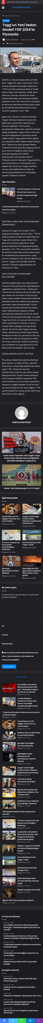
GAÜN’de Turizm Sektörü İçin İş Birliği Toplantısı (28, 802)
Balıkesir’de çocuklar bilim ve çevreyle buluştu (28, 733)
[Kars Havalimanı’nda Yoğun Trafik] (31, 535)
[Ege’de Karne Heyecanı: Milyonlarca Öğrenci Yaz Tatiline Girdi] (9, 792)
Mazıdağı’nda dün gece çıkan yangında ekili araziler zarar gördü (31, 571)
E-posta (5, 635)
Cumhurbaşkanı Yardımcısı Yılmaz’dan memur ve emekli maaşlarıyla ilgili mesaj (27, 702)
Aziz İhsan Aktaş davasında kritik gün (26, 780)
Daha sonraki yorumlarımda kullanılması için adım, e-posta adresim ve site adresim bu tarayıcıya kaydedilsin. (20, 656)
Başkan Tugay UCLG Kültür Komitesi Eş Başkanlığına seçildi (28, 848)
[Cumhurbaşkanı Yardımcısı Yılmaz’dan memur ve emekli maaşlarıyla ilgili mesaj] (8, 192)
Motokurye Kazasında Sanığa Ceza (27, 869)
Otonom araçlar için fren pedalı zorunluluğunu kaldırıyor (11, 545)
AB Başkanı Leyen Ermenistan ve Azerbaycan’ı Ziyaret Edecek (26, 757)
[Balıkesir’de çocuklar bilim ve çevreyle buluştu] (9, 735)
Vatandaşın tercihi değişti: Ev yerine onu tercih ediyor (11, 518)
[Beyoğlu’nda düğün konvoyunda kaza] (9, 746)
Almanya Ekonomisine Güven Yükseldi (10, 570)
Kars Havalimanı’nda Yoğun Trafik (31, 543)
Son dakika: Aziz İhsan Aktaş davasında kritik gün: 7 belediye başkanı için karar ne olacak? (27, 688)
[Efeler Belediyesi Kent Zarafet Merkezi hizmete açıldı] (9, 881)
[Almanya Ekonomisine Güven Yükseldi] (11, 561)
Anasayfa (7, 16)
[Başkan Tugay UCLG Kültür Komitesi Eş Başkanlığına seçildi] (9, 849)
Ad (3, 626)
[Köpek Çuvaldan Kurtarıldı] (9, 893)
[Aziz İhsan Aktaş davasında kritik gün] (9, 782)
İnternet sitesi (7, 644)
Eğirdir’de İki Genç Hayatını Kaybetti (18, 900)
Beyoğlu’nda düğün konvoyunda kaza (25, 744)
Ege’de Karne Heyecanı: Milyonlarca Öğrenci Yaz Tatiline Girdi (28, 792)
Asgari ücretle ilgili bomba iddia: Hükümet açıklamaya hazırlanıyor (31, 519)
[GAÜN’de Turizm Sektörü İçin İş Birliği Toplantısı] (9, 804)
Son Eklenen (21, 677)
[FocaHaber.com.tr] (21, 7)
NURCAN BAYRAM (21, 422)
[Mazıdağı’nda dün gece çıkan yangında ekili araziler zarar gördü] (31, 561)
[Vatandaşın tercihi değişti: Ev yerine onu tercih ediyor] (11, 509)
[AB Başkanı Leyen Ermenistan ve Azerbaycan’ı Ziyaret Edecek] (9, 757)
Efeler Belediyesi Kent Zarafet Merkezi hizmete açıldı (28, 881)
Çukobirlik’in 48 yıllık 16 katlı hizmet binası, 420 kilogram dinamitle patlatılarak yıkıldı (27, 836)
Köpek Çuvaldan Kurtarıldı (28, 890)
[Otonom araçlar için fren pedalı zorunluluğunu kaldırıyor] (11, 535)
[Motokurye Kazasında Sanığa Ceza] (9, 871)
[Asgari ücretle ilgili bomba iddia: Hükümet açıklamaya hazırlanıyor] (31, 509)
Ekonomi (16, 16)
